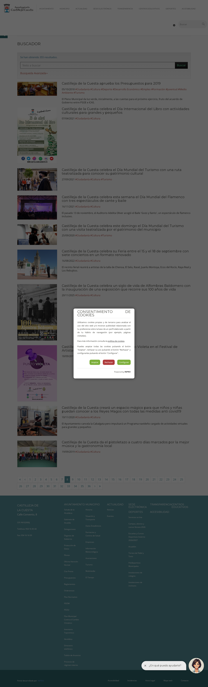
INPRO (128, 372)
